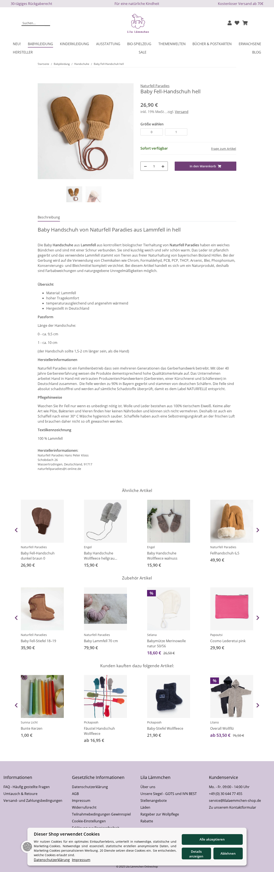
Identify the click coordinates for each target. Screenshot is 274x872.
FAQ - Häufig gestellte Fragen (26, 786)
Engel (88, 547)
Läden (145, 807)
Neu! (17, 44)
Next (258, 530)
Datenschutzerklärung (90, 786)
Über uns (147, 786)
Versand (181, 111)
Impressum (81, 800)
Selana (152, 635)
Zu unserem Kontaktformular (232, 807)
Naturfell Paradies (34, 547)
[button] (229, 23)
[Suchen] (47, 23)
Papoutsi (216, 635)
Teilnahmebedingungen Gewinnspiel (101, 814)
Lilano (214, 722)
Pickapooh (91, 722)
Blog (256, 52)
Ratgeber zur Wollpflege (159, 814)
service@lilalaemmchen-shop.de (235, 800)
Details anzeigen (196, 854)
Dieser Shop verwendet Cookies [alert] (67, 834)
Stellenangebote (153, 800)
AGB (75, 793)
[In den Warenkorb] (41, 81)
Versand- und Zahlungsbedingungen (32, 800)
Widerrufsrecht (84, 807)
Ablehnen (228, 853)
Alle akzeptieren (212, 839)
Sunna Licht (29, 722)
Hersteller (23, 52)
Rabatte (146, 821)
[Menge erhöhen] (163, 166)
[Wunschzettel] (237, 23)
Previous (16, 530)
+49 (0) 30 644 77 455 (225, 793)
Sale (142, 52)
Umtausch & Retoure (20, 793)
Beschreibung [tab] (49, 217)
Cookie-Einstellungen (89, 821)
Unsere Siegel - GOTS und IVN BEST (168, 793)
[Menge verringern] (145, 166)
